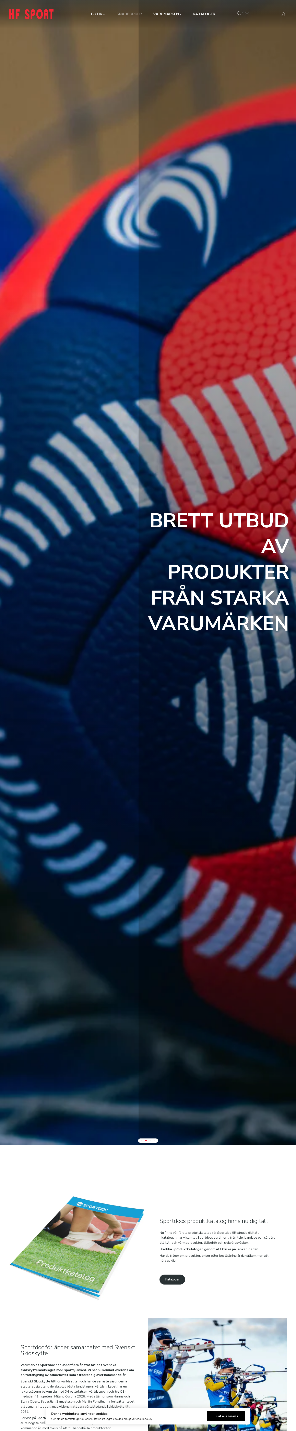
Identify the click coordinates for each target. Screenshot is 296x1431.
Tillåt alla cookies (226, 1416)
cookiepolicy (144, 1419)
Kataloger (204, 14)
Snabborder (129, 14)
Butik (96, 14)
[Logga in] (283, 14)
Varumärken (166, 14)
